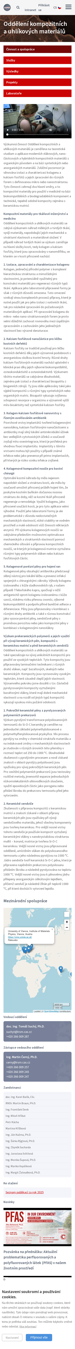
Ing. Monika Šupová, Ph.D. (21, 1160)
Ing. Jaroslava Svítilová (19, 1153)
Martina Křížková (16, 1128)
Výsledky (12, 71)
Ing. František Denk (17, 1109)
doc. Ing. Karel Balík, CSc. (20, 1097)
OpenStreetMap (51, 1011)
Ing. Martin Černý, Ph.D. (21, 1057)
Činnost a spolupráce (20, 49)
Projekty (12, 82)
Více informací (27, 1326)
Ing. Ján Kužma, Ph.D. (18, 1134)
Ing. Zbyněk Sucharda (18, 1147)
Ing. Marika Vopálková (19, 1166)
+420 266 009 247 (17, 1076)
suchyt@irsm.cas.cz (19, 1032)
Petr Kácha (12, 1122)
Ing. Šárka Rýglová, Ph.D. (20, 1141)
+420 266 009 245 (17, 1072)
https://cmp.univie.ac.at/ (20, 937)
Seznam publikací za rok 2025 (25, 1192)
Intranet (30, 10)
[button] (25, 950)
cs (55, 7)
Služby (10, 60)
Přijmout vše (39, 1337)
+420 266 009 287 (17, 1036)
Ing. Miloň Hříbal (15, 1115)
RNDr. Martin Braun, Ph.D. (21, 1103)
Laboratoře (14, 93)
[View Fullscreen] (66, 914)
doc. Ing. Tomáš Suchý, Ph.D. (25, 1026)
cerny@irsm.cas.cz (18, 1062)
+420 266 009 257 (17, 1067)
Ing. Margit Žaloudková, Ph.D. (23, 1172)
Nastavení (12, 1338)
